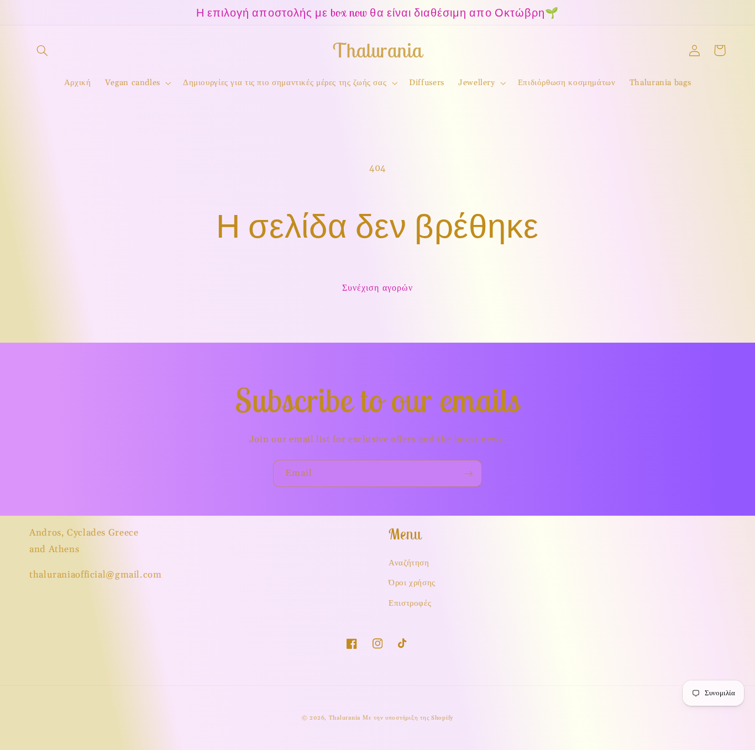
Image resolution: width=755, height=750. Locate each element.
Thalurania (344, 718)
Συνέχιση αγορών (377, 287)
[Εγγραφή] (468, 473)
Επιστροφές (410, 603)
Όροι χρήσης (412, 583)
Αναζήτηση (409, 563)
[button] (42, 50)
